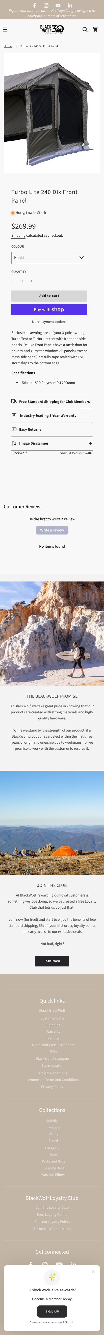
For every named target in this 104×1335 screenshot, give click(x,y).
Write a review (52, 530)
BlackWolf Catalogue (52, 1058)
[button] (52, 443)
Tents (53, 1154)
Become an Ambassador (52, 1228)
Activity (52, 1120)
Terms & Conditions (52, 1073)
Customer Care (52, 1018)
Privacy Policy (52, 1086)
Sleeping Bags (53, 1168)
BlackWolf (19, 453)
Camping (53, 1127)
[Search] (85, 29)
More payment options (49, 321)
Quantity (18, 271)
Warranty (53, 1031)
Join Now (52, 961)
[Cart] (95, 29)
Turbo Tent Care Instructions (53, 1045)
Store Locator (52, 1065)
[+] (31, 281)
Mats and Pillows (53, 1174)
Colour (17, 246)
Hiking (53, 1133)
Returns (53, 1038)
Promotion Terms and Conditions (53, 1079)
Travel (53, 1140)
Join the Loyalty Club (52, 1207)
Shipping (18, 235)
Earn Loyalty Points (52, 1214)
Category (52, 1148)
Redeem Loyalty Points (52, 1221)
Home (8, 46)
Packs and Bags (53, 1161)
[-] (12, 281)
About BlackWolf (52, 1010)
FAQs (53, 1051)
